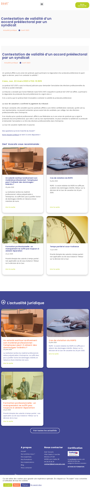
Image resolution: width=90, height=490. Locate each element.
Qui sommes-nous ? (28, 454)
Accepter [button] (8, 485)
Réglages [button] (25, 485)
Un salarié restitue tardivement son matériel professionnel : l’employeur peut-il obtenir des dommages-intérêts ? (21, 181)
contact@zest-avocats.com (54, 464)
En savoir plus (36, 485)
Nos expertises (26, 457)
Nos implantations (27, 462)
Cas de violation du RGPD (61, 178)
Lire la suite (10, 207)
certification (73, 459)
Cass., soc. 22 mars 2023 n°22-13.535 (22, 81)
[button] (42, 4)
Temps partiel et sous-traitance (64, 246)
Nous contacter (26, 468)
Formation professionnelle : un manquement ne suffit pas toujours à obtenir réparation (22, 248)
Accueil (23, 451)
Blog (22, 465)
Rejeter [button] (16, 485)
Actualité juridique (10, 30)
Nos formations (26, 459)
